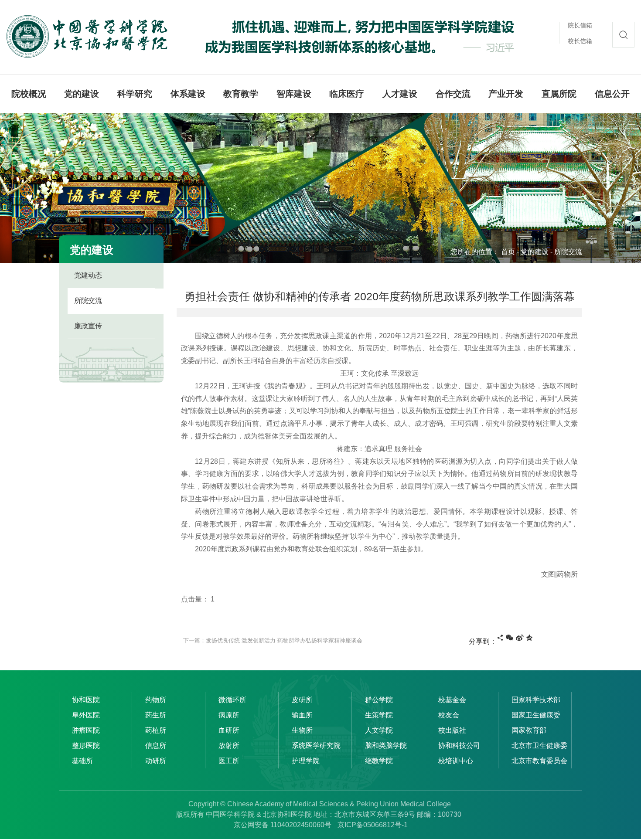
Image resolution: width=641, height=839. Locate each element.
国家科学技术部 (535, 699)
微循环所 (232, 699)
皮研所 (302, 699)
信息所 (155, 745)
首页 (508, 251)
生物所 (302, 730)
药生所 (155, 715)
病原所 (228, 715)
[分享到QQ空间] (529, 637)
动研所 (155, 760)
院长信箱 (580, 25)
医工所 (228, 760)
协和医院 (86, 699)
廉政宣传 (88, 325)
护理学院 (306, 760)
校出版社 (452, 730)
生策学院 (379, 715)
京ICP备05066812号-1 (373, 825)
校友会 (448, 715)
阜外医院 (86, 715)
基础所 (82, 760)
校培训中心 (455, 760)
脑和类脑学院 (386, 745)
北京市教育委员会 (539, 760)
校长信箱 (580, 40)
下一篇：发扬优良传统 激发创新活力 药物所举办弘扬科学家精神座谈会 (272, 640)
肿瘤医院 (86, 730)
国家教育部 (528, 730)
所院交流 (568, 251)
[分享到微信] (509, 637)
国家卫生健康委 (535, 715)
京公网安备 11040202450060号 (282, 825)
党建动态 (88, 275)
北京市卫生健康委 (539, 745)
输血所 (302, 715)
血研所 (228, 730)
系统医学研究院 (316, 745)
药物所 (155, 699)
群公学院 (379, 699)
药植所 (155, 730)
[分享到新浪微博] (519, 637)
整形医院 (86, 745)
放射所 (228, 745)
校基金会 (452, 699)
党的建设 (535, 251)
